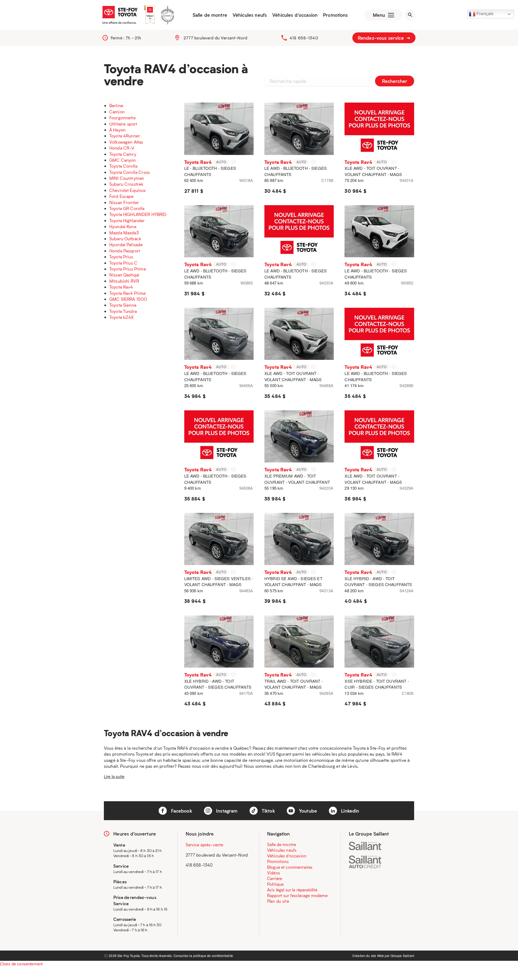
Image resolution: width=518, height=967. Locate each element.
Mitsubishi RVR (124, 281)
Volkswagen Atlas (126, 142)
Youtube (307, 810)
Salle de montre (210, 15)
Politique (275, 884)
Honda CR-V (122, 148)
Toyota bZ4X (121, 317)
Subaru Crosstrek (126, 184)
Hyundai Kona (122, 226)
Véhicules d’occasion (295, 15)
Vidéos (273, 872)
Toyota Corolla (123, 166)
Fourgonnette (122, 117)
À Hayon (117, 130)
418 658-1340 (303, 37)
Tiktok (267, 810)
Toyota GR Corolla (127, 208)
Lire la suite (114, 776)
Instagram (226, 810)
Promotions (335, 15)
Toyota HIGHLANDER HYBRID (138, 214)
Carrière (274, 878)
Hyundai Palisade (126, 244)
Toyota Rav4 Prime (127, 293)
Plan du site (278, 901)
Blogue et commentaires (289, 867)
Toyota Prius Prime (127, 269)
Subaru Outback (125, 238)
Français (484, 13)
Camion (117, 111)
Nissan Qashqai (124, 275)
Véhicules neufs (250, 15)
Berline (116, 105)
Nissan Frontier (124, 202)
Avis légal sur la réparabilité (292, 889)
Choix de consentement (21, 963)
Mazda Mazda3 (124, 232)
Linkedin (349, 810)
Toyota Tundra (123, 311)
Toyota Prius (121, 256)
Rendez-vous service (381, 38)
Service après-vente (204, 844)
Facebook (180, 810)
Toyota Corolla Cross (129, 172)
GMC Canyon (122, 160)
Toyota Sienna (122, 305)
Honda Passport (124, 250)
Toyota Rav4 (121, 287)
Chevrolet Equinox (127, 190)
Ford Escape (121, 196)
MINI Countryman (126, 178)
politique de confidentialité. (213, 955)
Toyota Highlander (127, 220)
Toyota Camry (122, 154)
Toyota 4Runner (124, 135)
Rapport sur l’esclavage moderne (297, 895)
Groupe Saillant (402, 955)
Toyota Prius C (123, 263)
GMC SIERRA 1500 (128, 299)
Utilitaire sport (123, 124)
